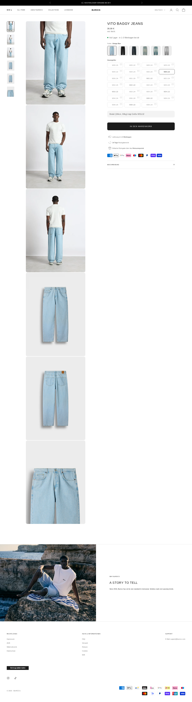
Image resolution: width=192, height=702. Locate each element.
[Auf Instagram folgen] (8, 678)
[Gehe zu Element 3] (11, 52)
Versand (85, 643)
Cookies (85, 651)
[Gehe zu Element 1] (11, 26)
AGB (8, 643)
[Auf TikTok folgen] (15, 678)
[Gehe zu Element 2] (11, 39)
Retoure (85, 647)
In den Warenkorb (141, 126)
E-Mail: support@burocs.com (175, 639)
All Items (21, 10)
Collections (53, 10)
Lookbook (68, 10)
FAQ (83, 639)
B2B (83, 655)
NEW (8, 10)
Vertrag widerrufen (17, 668)
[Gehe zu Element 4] (11, 65)
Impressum (10, 639)
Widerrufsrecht (12, 647)
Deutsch (158, 10)
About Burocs (36, 10)
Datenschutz (11, 651)
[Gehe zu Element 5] (11, 78)
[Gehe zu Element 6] (11, 91)
